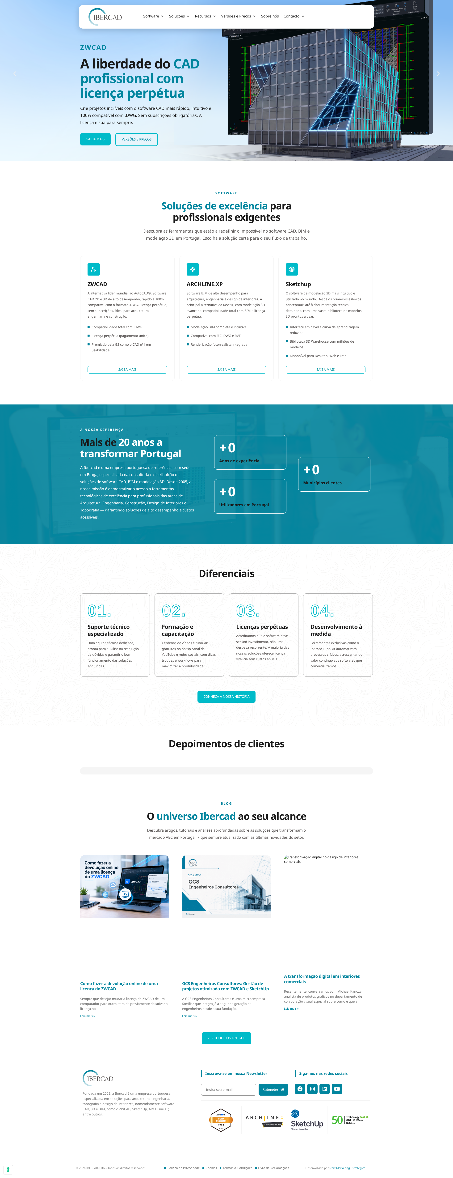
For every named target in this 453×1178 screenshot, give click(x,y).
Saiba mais (95, 139)
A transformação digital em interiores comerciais (322, 1123)
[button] (154, 16)
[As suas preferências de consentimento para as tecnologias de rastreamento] (8, 1169)
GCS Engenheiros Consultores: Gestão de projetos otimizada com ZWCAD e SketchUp (225, 1131)
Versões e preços (136, 139)
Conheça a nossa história (226, 696)
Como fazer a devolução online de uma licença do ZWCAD (119, 1131)
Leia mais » (87, 1161)
